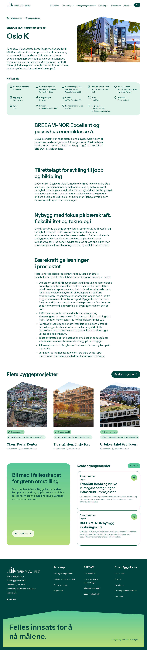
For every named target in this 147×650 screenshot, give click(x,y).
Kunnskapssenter (14, 18)
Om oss (118, 579)
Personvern (119, 596)
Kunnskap (115, 6)
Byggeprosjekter (33, 18)
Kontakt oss (119, 573)
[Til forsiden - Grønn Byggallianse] (19, 4)
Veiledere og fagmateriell (64, 579)
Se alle (133, 466)
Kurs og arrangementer (85, 6)
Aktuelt (126, 6)
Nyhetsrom (119, 585)
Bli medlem (21, 533)
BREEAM (53, 6)
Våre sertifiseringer (92, 588)
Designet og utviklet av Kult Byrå (124, 640)
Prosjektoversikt (60, 585)
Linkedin (12, 599)
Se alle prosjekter (124, 374)
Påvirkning (102, 6)
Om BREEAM (89, 573)
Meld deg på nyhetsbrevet (126, 591)
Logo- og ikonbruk (91, 594)
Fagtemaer (58, 591)
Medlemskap (66, 6)
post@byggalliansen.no (16, 580)
